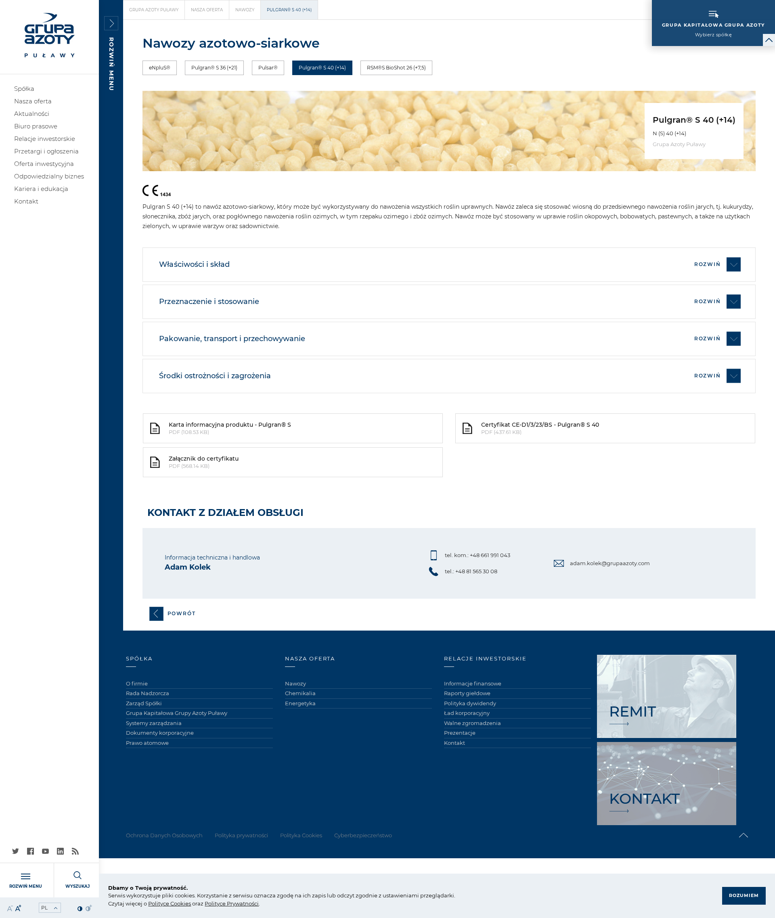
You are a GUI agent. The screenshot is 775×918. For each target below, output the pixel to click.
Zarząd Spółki (144, 703)
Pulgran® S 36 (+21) (214, 68)
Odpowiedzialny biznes (49, 176)
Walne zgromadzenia (472, 723)
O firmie (137, 683)
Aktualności (31, 113)
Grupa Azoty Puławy (153, 10)
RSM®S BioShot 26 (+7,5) (396, 68)
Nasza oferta (33, 101)
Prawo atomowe (147, 743)
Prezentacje (459, 732)
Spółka (24, 88)
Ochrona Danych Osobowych (164, 835)
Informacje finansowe (472, 683)
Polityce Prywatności (232, 903)
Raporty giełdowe (467, 693)
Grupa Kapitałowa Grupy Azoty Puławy (176, 713)
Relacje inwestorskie (44, 139)
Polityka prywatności (241, 835)
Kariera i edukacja (41, 189)
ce (166, 903)
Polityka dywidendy (470, 703)
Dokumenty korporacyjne (160, 732)
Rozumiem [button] (744, 895)
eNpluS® (159, 68)
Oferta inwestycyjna (44, 164)
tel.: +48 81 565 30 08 (471, 571)
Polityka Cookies (301, 835)
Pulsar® (268, 68)
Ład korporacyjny (467, 713)
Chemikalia (300, 693)
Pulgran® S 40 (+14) (322, 68)
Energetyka (300, 703)
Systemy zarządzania (154, 723)
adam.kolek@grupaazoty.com (610, 563)
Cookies (180, 903)
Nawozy (244, 10)
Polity (155, 903)
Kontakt (26, 201)
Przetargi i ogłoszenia (46, 151)
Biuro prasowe (35, 126)
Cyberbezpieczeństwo (363, 835)
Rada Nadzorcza (147, 693)
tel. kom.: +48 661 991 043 (477, 555)
